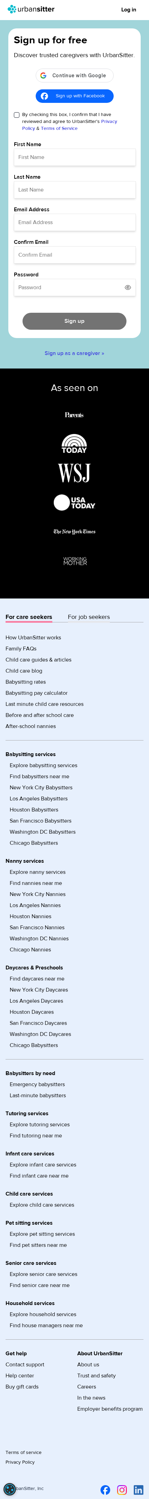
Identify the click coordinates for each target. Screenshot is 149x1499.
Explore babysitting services (43, 765)
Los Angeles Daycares (36, 1000)
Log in (128, 9)
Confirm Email (31, 242)
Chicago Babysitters (34, 843)
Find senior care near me (40, 1285)
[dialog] (9, 1489)
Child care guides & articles (38, 659)
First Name (27, 144)
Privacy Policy (20, 1462)
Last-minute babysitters (38, 1095)
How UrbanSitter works (33, 637)
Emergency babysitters (37, 1084)
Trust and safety (96, 1375)
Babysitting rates (26, 681)
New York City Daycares (39, 989)
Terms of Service (59, 128)
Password (26, 274)
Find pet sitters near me (38, 1245)
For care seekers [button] (29, 617)
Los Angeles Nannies (35, 905)
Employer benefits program (110, 1408)
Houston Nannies (30, 916)
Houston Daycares (32, 1012)
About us (88, 1364)
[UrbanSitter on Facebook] (104, 1490)
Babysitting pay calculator (37, 693)
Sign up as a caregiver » (74, 353)
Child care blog (24, 670)
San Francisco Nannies (37, 927)
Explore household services (43, 1314)
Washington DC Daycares (40, 1034)
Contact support (25, 1364)
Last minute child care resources (45, 704)
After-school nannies (31, 726)
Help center (20, 1375)
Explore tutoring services (40, 1124)
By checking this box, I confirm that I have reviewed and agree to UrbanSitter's (69, 122)
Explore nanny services (37, 872)
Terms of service (24, 1452)
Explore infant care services (43, 1164)
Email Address (32, 209)
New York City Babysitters (41, 787)
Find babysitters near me (39, 776)
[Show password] (127, 287)
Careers (86, 1386)
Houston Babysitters (34, 809)
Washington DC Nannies (39, 938)
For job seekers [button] (89, 617)
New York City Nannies (37, 894)
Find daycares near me (37, 978)
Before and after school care (40, 715)
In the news (91, 1397)
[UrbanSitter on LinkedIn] (137, 1490)
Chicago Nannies (30, 949)
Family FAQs (21, 648)
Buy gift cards (22, 1386)
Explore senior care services (43, 1274)
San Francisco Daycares (38, 1023)
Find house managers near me (46, 1325)
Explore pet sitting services (42, 1234)
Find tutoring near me (36, 1135)
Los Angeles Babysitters (39, 798)
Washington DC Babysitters (43, 831)
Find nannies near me (36, 883)
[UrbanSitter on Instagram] (120, 1490)
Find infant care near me (39, 1175)
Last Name (27, 177)
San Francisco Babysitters (40, 820)
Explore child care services (42, 1204)
